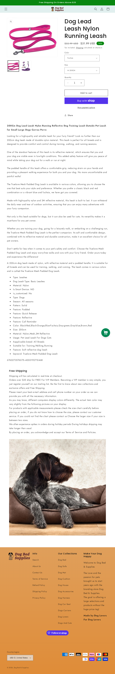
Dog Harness (64, 597)
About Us (37, 566)
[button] (6, 9)
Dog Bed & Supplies (21, 667)
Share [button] (70, 115)
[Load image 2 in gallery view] (26, 66)
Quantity (68, 77)
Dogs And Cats (65, 623)
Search (36, 559)
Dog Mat (62, 572)
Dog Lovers (63, 616)
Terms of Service (40, 578)
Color (67, 52)
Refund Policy (39, 585)
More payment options (86, 107)
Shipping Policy (40, 591)
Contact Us (37, 572)
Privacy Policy (39, 597)
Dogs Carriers (64, 610)
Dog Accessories (66, 591)
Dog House (63, 585)
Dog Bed (62, 559)
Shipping (79, 47)
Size (66, 65)
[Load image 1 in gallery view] (13, 66)
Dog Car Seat (64, 604)
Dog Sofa (62, 566)
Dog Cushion (64, 578)
